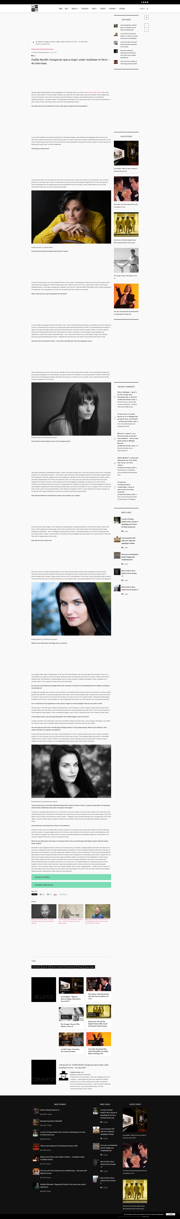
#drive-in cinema (57, 967)
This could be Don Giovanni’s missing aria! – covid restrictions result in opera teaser (70, 921)
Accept (170, 1214)
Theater (102, 8)
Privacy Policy (145, 1216)
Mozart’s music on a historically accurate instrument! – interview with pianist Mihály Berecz (127, 404)
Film (66, 8)
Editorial (122, 8)
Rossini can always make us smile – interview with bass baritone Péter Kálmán (43, 921)
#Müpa (80, 967)
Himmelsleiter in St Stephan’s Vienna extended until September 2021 (127, 472)
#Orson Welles (66, 990)
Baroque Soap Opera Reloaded (51, 1121)
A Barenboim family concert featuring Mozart (128, 448)
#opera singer (89, 967)
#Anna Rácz (36, 967)
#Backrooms (92, 1013)
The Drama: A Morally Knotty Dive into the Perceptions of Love (98, 996)
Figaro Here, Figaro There (93, 92)
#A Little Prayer (66, 1041)
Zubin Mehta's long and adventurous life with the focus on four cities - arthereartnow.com (128, 462)
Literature (84, 8)
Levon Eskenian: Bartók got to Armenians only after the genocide (128, 27)
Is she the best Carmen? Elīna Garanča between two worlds (128, 44)
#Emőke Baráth (70, 967)
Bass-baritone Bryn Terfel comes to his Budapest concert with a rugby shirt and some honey (96, 921)
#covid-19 (46, 967)
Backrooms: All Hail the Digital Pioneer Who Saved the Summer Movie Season (97, 1023)
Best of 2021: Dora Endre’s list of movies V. (108, 1180)
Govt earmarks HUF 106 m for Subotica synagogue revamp (128, 540)
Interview (112, 8)
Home (60, 8)
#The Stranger (66, 1018)
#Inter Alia (92, 1043)
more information (159, 1214)
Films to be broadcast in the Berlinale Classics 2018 (59, 1146)
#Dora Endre (92, 983)
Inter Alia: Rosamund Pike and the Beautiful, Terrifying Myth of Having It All (98, 1051)
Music (94, 8)
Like (34, 56)
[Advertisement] (71, 27)
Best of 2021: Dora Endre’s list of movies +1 (129, 573)
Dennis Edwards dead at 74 (50, 1110)
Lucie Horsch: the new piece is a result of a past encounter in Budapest (129, 36)
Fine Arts (74, 8)
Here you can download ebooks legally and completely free (129, 557)
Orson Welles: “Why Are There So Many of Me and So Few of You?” (71, 999)
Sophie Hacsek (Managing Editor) (41, 52)
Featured (35, 49)
